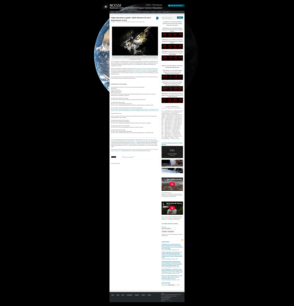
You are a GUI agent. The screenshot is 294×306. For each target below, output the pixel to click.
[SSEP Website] (172, 172)
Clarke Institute (166, 12)
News (123, 12)
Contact (159, 12)
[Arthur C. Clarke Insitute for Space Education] (172, 166)
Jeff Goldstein (128, 21)
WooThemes (173, 300)
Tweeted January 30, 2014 (119, 56)
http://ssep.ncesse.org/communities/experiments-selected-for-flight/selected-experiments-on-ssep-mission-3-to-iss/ (134, 109)
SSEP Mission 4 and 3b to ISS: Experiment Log (138, 71)
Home (112, 12)
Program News (141, 21)
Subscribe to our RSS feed (176, 5)
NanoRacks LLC (133, 142)
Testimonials (130, 12)
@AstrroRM (155, 56)
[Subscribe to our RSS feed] (182, 240)
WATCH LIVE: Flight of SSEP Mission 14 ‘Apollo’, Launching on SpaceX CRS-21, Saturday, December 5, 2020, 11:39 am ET (172, 277)
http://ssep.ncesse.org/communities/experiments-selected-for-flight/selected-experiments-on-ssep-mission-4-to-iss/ (134, 110)
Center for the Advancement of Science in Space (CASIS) (144, 149)
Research (153, 12)
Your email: (164, 227)
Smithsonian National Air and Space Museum (122, 149)
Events (133, 21)
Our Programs (138, 12)
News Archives (165, 285)
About (118, 295)
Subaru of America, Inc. (116, 150)
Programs (137, 295)
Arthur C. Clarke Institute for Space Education (141, 141)
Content (143, 295)
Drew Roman (172, 299)
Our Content (146, 12)
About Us (118, 12)
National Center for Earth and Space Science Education (145, 68)
